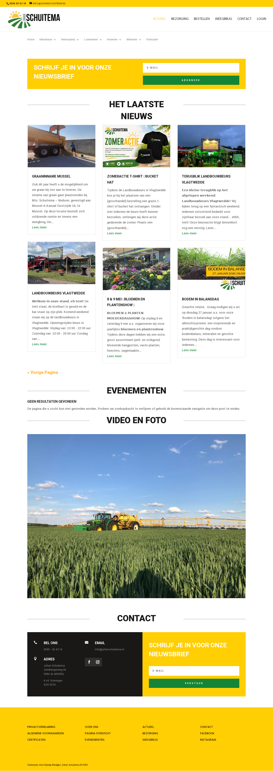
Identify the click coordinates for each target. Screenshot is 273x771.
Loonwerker (91, 39)
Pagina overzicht (98, 733)
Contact (244, 20)
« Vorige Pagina (42, 372)
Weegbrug (223, 20)
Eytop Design (52, 765)
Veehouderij (68, 39)
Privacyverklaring (41, 727)
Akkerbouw (45, 39)
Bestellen (202, 20)
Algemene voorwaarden (45, 733)
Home (31, 39)
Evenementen (94, 739)
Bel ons (51, 643)
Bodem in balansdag (200, 299)
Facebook (207, 733)
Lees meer (39, 227)
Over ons (91, 727)
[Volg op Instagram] (97, 662)
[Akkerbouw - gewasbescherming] (136, 597)
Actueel (159, 20)
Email (100, 643)
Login (261, 20)
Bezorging (180, 20)
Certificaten (36, 739)
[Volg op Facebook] (89, 662)
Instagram (208, 739)
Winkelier (131, 39)
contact (206, 727)
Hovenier (112, 39)
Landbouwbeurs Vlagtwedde (58, 293)
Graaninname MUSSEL (51, 176)
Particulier (152, 39)
